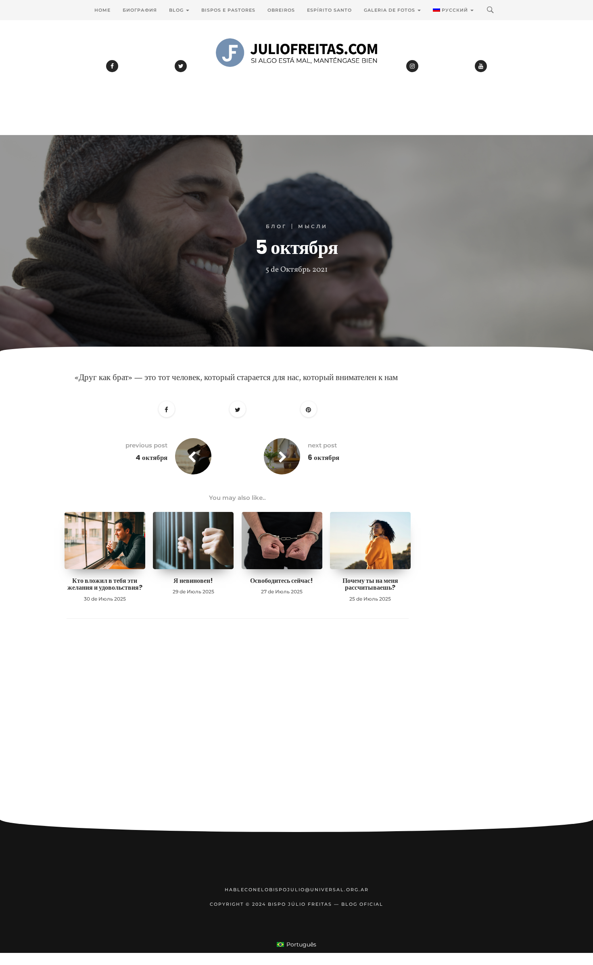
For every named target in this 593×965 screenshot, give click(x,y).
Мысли (313, 226)
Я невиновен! (193, 580)
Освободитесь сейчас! (281, 580)
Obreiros (281, 10)
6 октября (323, 457)
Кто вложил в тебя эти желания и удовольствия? (104, 584)
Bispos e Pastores (228, 10)
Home (102, 10)
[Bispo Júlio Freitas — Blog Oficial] (296, 74)
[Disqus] (238, 731)
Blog (177, 10)
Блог (276, 226)
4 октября (151, 457)
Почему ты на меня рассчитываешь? (370, 584)
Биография (140, 10)
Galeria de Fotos (390, 10)
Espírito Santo (329, 10)
